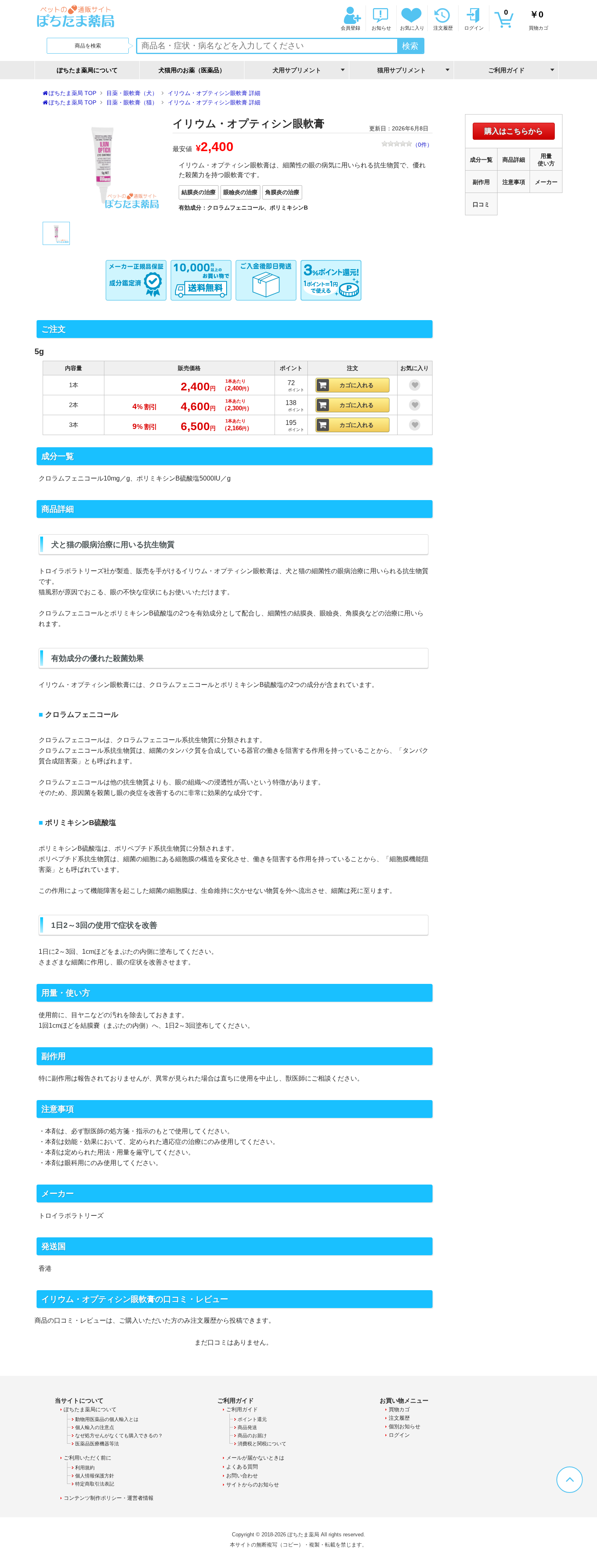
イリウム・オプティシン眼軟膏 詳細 (214, 93)
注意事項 (513, 182)
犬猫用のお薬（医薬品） (191, 70)
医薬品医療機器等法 (97, 1444)
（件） (422, 144)
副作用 (481, 182)
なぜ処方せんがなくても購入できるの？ (119, 1435)
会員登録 (350, 28)
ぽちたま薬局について (87, 70)
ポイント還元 (252, 1419)
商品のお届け (252, 1435)
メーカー (546, 182)
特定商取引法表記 (94, 1484)
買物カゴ (526, 19)
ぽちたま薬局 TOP (72, 93)
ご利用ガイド (242, 1409)
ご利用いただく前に (87, 1458)
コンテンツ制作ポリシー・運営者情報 (109, 1498)
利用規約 (85, 1468)
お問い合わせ (242, 1476)
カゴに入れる (357, 385)
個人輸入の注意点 (94, 1427)
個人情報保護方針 (94, 1476)
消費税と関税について (262, 1444)
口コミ (481, 204)
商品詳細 (513, 159)
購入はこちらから (514, 131)
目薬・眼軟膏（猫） (132, 102)
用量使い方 (546, 160)
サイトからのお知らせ (252, 1485)
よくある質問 (242, 1467)
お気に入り (412, 28)
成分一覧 (481, 159)
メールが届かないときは (255, 1458)
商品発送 (247, 1427)
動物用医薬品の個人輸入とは (106, 1419)
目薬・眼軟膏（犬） (132, 93)
